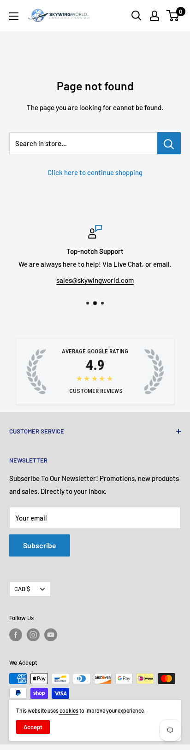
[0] (173, 15)
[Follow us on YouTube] (50, 634)
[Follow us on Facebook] (15, 634)
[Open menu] (13, 16)
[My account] (154, 16)
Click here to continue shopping (95, 172)
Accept (33, 727)
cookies (68, 710)
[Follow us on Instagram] (33, 634)
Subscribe (39, 545)
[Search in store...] (169, 143)
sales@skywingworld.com (95, 280)
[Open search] (136, 16)
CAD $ (22, 588)
